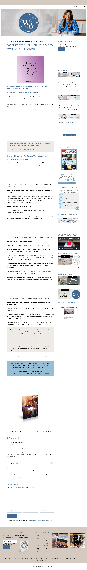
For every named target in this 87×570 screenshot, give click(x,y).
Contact (32, 8)
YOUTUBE (38, 538)
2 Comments (34, 52)
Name (10, 511)
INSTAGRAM (46, 538)
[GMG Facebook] (81, 7)
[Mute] (76, 248)
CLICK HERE (46, 373)
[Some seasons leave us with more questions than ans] (76, 131)
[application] (69, 243)
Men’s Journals (37, 5)
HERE (75, 112)
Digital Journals (29, 5)
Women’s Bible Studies (19, 5)
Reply (52, 442)
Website (42, 511)
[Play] (59, 248)
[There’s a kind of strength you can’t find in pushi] (69, 127)
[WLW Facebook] (72, 7)
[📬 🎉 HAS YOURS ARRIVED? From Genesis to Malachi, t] (61, 127)
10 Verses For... (19, 52)
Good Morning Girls (56, 558)
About (7, 5)
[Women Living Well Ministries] (43, 22)
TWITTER (46, 551)
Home (3, 5)
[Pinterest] (77, 7)
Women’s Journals (23, 558)
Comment (11, 491)
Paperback (74, 90)
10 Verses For (65, 5)
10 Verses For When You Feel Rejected (17, 430)
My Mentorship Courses (40, 8)
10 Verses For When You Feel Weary (44, 430)
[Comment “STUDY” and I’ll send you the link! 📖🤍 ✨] (69, 131)
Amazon (64, 90)
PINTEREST (38, 551)
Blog (11, 5)
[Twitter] (79, 7)
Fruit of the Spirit (26, 52)
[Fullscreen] (78, 248)
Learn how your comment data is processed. (40, 520)
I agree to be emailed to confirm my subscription (68, 46)
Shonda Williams (16, 442)
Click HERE (63, 225)
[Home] (7, 41)
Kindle (69, 93)
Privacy (53, 566)
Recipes (74, 558)
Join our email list (29, 2)
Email (26, 511)
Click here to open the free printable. (39, 356)
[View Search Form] (84, 7)
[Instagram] (74, 7)
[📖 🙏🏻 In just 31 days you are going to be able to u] (76, 127)
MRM (49, 566)
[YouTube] (70, 7)
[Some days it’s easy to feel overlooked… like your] (61, 131)
